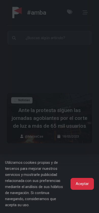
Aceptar (82, 183)
